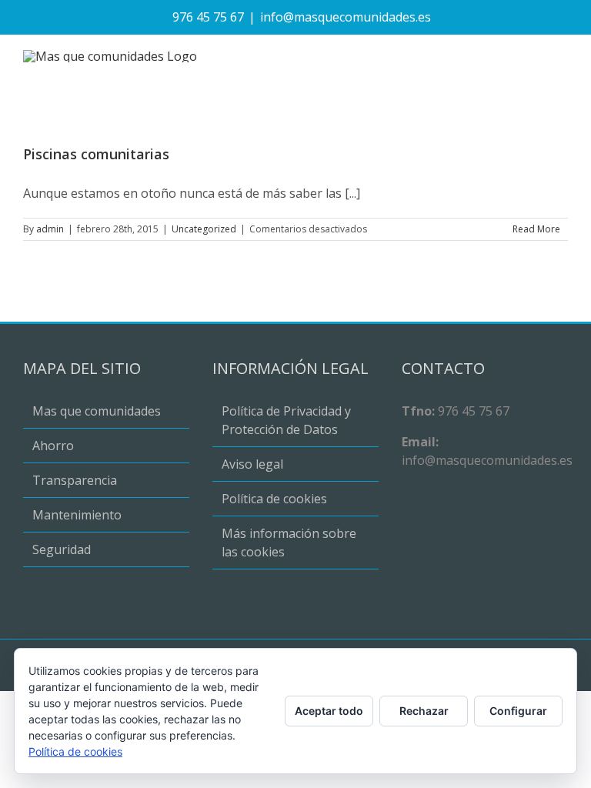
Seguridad (61, 549)
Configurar (518, 710)
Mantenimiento (77, 514)
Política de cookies (274, 498)
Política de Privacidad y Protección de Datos (286, 420)
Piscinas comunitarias (96, 154)
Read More (536, 228)
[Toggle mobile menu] (562, 58)
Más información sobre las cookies (289, 542)
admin (50, 228)
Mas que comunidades (96, 410)
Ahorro (53, 445)
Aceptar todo (329, 710)
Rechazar (424, 710)
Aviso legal (252, 464)
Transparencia (74, 480)
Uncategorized (204, 228)
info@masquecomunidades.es (345, 16)
